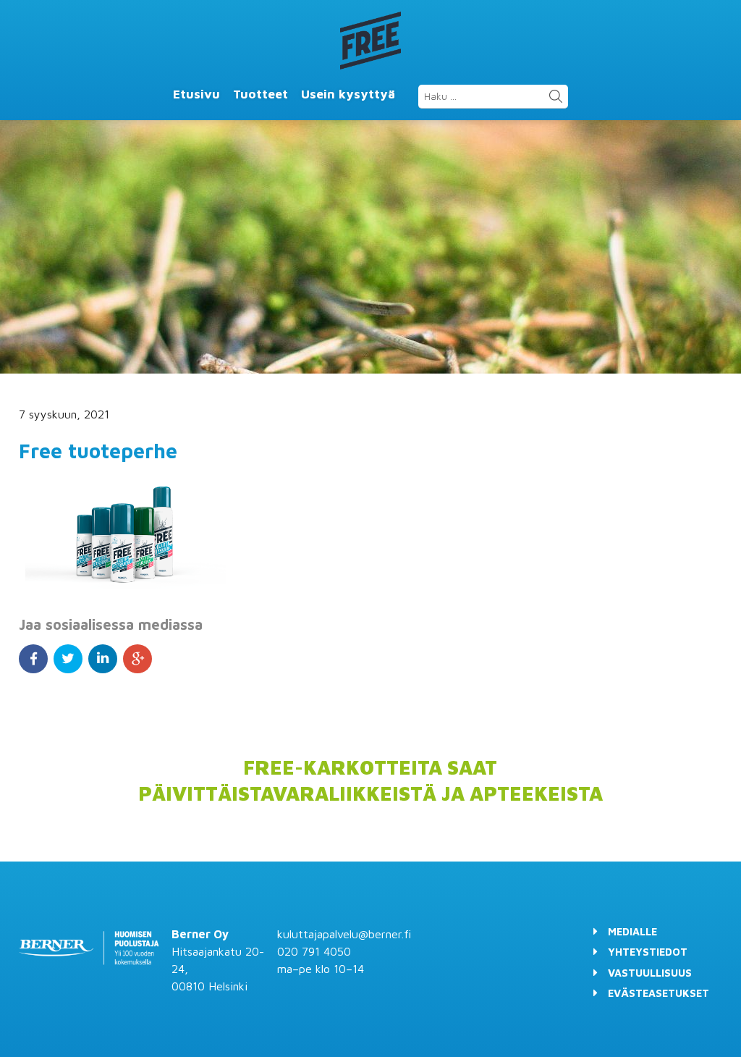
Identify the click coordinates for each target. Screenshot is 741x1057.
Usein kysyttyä (348, 93)
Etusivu (196, 93)
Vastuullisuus (650, 973)
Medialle (632, 931)
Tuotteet (260, 93)
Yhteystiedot (647, 952)
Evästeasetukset (658, 993)
